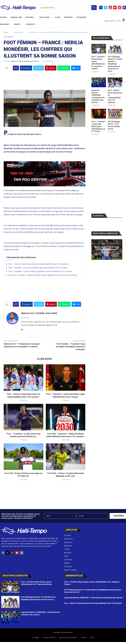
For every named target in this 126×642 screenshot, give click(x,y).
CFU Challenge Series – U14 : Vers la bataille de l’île (114, 125)
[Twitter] (105, 7)
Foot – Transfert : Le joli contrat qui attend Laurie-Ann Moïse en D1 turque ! (40, 271)
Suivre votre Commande (68, 637)
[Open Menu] (124, 7)
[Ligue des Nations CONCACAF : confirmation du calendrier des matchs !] (98, 82)
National (30, 17)
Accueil (3, 17)
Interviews (81, 17)
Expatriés (68, 17)
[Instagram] (110, 7)
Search (94, 7)
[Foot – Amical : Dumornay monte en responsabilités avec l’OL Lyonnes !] (23, 377)
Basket (17, 24)
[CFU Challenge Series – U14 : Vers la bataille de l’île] (115, 114)
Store (57, 17)
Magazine (4, 24)
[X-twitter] (7, 553)
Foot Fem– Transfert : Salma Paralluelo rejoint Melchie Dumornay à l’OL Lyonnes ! (43, 275)
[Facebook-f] (3, 553)
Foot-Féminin (18, 32)
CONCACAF (30, 24)
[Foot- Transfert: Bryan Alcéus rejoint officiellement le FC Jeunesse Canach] (98, 49)
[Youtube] (115, 7)
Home (6, 32)
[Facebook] (101, 7)
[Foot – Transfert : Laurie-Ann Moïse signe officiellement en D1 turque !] (65, 377)
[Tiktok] (119, 7)
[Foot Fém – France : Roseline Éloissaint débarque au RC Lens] (65, 456)
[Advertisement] (44, 79)
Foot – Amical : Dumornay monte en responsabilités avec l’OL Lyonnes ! (38, 264)
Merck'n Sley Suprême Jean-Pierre (25, 61)
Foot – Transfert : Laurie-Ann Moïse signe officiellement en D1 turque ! (38, 267)
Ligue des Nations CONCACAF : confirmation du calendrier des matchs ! (98, 96)
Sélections (44, 17)
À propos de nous (48, 637)
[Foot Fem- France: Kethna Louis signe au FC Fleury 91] (23, 456)
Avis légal (35, 637)
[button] (94, 249)
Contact (83, 637)
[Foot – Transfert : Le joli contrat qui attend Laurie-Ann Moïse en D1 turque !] (23, 417)
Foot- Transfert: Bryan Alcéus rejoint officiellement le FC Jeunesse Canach (98, 63)
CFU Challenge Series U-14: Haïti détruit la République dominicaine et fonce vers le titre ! (115, 64)
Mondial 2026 (16, 17)
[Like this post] (16, 68)
